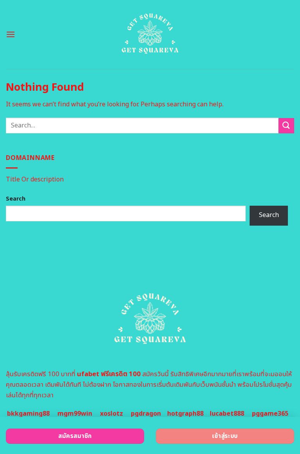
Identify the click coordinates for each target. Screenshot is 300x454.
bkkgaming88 (28, 413)
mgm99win (74, 413)
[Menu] (10, 34)
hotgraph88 (185, 413)
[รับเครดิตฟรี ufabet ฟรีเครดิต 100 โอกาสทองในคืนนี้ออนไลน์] (150, 34)
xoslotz (111, 413)
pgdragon (146, 413)
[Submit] (286, 125)
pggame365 (270, 413)
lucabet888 (227, 413)
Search (15, 199)
